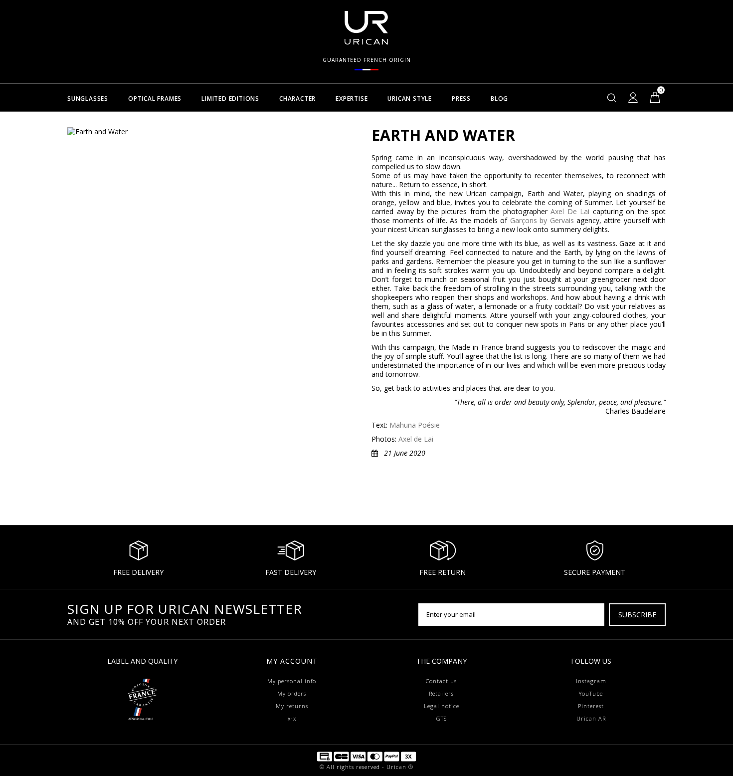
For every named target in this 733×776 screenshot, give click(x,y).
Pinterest (591, 706)
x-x (292, 718)
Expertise (351, 99)
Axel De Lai (569, 211)
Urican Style (409, 99)
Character (297, 99)
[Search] (611, 97)
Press (461, 99)
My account (292, 661)
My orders (291, 693)
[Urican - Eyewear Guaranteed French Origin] (142, 695)
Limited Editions (230, 99)
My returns (292, 706)
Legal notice (441, 706)
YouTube (591, 693)
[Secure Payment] (366, 756)
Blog (499, 99)
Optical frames (155, 99)
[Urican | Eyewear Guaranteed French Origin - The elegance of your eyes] (366, 27)
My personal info (291, 681)
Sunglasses (87, 99)
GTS (441, 718)
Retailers (441, 693)
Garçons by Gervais (542, 220)
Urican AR (591, 718)
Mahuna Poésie (414, 425)
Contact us (441, 681)
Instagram (591, 681)
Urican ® (399, 767)
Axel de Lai (415, 439)
